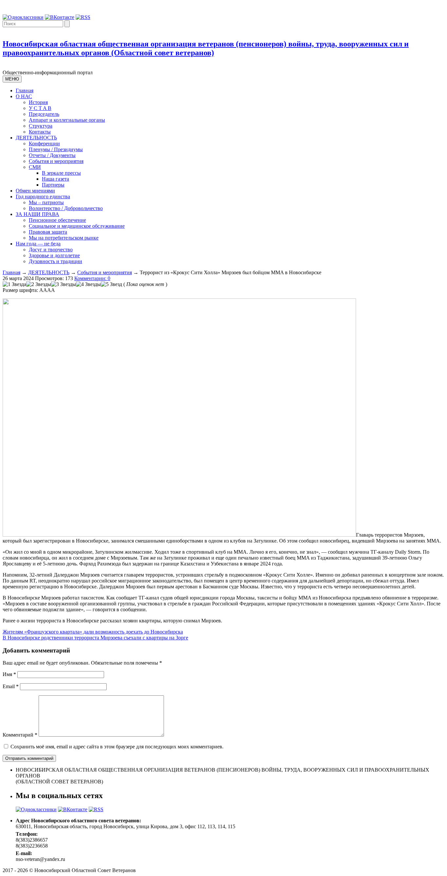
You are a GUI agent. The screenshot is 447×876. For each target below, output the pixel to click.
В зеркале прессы (61, 173)
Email (11, 686)
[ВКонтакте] (59, 17)
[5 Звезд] (111, 284)
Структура (40, 126)
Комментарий (20, 735)
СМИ (35, 167)
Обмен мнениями (35, 190)
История (38, 102)
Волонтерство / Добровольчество (66, 208)
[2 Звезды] (38, 284)
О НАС (24, 96)
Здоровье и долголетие (54, 255)
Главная (24, 90)
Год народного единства (43, 196)
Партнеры (53, 185)
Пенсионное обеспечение (57, 220)
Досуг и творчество (51, 249)
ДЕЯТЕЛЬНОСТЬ (36, 137)
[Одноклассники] (23, 17)
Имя (9, 674)
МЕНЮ (12, 79)
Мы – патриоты (46, 202)
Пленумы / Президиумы (56, 149)
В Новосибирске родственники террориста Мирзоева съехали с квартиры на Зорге (95, 637)
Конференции (44, 143)
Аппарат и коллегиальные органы (67, 120)
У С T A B (40, 108)
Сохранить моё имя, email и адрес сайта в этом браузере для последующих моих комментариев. (117, 746)
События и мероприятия (56, 161)
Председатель (44, 114)
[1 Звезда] (14, 284)
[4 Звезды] (88, 284)
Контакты (40, 131)
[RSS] (83, 17)
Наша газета (55, 179)
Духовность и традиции (55, 261)
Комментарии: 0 (92, 278)
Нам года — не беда (38, 243)
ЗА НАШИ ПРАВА (37, 214)
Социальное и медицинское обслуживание (77, 226)
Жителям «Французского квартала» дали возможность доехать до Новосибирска (93, 632)
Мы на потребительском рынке (63, 238)
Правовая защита (48, 232)
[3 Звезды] (63, 284)
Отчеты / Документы (52, 155)
